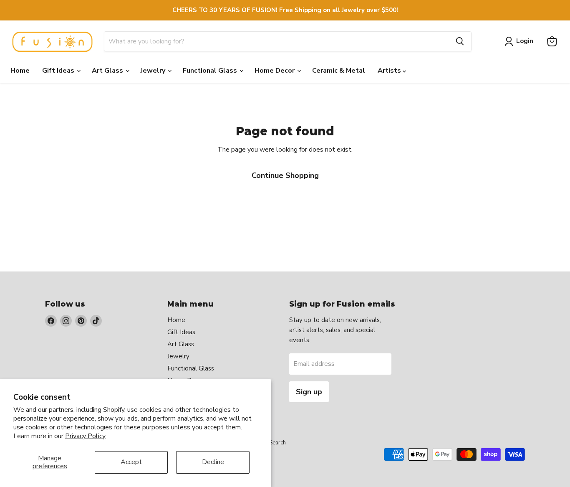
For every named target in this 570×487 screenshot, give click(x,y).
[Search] (460, 41)
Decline (213, 462)
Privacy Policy (85, 436)
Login (524, 41)
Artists (390, 70)
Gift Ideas (59, 70)
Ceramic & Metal (338, 70)
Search (277, 442)
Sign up (309, 392)
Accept (131, 462)
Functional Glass (211, 70)
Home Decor (275, 70)
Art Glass (108, 70)
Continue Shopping (285, 175)
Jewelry (154, 70)
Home (20, 70)
